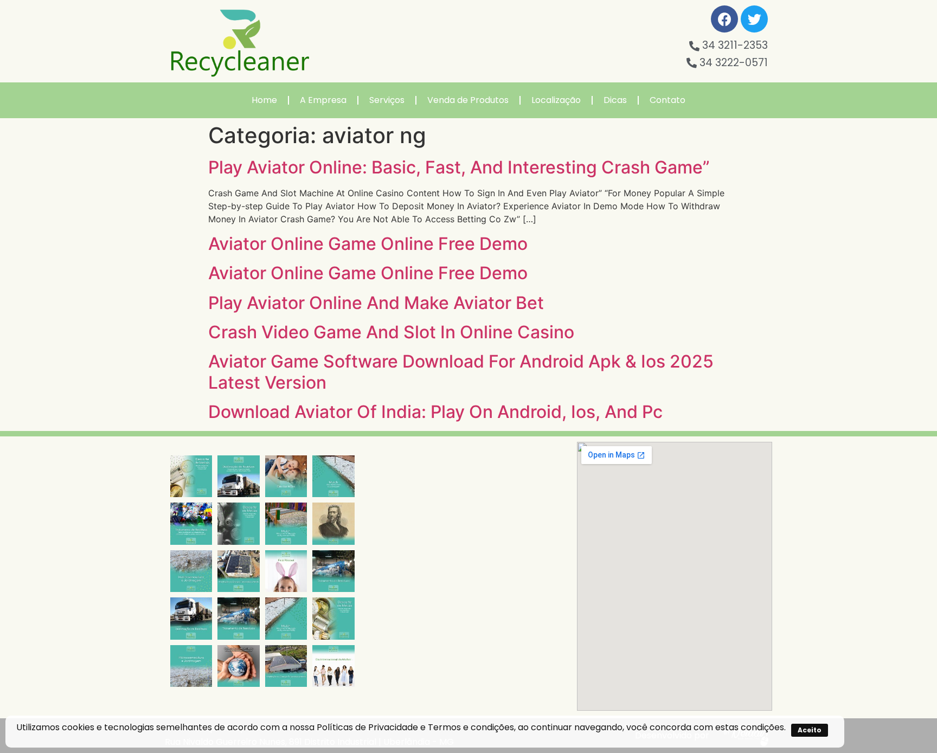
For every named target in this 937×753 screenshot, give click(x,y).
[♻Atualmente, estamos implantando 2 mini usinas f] (238, 571)
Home (264, 100)
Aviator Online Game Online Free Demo (368, 243)
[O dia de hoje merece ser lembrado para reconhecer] (333, 666)
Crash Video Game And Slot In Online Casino (391, 332)
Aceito (810, 730)
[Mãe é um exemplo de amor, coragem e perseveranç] (286, 476)
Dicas (615, 100)
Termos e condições (471, 727)
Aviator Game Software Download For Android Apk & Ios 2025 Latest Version (461, 371)
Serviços (387, 100)
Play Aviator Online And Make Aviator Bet (376, 302)
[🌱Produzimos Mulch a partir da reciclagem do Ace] (333, 476)
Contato (667, 100)
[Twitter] (754, 19)
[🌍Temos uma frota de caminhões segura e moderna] (238, 476)
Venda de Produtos (468, 100)
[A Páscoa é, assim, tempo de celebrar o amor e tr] (286, 571)
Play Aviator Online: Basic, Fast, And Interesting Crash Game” (459, 167)
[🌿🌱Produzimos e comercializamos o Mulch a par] (191, 571)
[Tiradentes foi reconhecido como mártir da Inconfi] (333, 523)
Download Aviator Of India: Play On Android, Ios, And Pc (435, 411)
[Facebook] (724, 19)
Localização (556, 100)
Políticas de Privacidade (367, 727)
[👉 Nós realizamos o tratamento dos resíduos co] (191, 523)
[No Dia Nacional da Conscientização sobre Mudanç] (238, 666)
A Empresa (323, 100)
